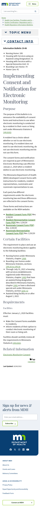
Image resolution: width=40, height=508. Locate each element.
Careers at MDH (17, 503)
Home (4, 18)
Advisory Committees (10, 473)
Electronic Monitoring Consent (16, 354)
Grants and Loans (9, 469)
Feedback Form (8, 493)
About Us (6, 465)
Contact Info (19, 41)
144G (15, 285)
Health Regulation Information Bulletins (19, 25)
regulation (31, 362)
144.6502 (7, 132)
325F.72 (24, 290)
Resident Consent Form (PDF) (19, 214)
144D (24, 277)
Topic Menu (19, 32)
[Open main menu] (32, 4)
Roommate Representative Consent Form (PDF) (18, 232)
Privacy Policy (7, 485)
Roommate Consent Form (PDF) (20, 225)
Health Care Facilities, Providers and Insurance (21, 20)
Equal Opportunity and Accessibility (15, 489)
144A (24, 258)
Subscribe (11, 423)
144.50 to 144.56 (13, 266)
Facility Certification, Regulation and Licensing (21, 22)
